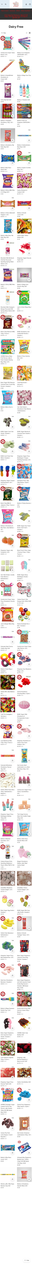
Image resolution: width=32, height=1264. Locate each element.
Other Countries (25, 10)
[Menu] (2, 4)
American (12, 10)
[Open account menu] (26, 4)
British (18, 10)
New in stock (5, 10)
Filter (4, 33)
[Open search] (6, 4)
